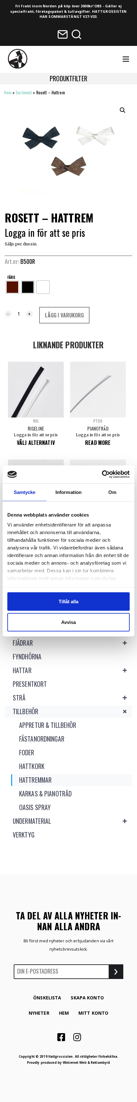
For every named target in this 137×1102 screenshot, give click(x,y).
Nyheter (39, 1013)
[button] (122, 110)
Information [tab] (68, 492)
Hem (7, 92)
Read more (98, 442)
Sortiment (24, 92)
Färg (11, 277)
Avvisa (68, 622)
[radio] (12, 287)
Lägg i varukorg (64, 315)
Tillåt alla (68, 601)
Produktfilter (68, 78)
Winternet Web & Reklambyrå (86, 1063)
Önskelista (47, 998)
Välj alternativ (36, 442)
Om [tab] (112, 492)
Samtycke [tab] (25, 492)
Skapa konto (87, 998)
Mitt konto (93, 1013)
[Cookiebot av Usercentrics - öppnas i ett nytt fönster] (102, 474)
